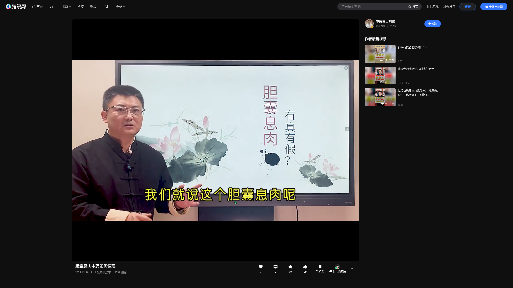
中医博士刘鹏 (385, 21)
